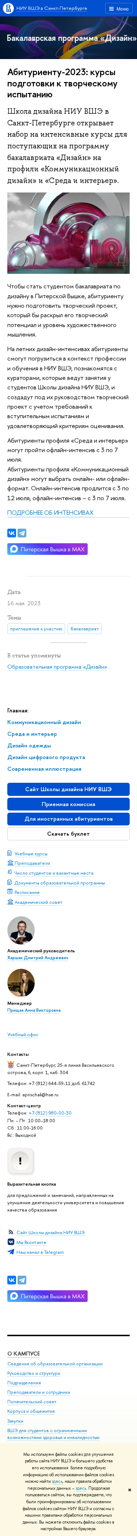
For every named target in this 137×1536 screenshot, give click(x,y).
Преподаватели (32, 863)
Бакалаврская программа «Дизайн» (72, 37)
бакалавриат (85, 628)
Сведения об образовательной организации (55, 1364)
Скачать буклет (68, 833)
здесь (57, 1481)
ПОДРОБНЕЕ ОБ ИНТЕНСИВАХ (50, 512)
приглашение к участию (36, 628)
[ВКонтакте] (11, 1280)
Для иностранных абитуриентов (68, 819)
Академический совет (38, 902)
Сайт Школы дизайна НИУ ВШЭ (68, 789)
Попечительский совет (31, 1402)
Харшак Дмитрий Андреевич (37, 958)
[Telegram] (22, 1280)
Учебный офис (22, 1034)
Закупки (15, 1421)
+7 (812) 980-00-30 (50, 1112)
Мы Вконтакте (31, 1242)
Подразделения (24, 1383)
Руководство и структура (33, 1373)
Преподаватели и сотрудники (38, 1392)
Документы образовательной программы (60, 882)
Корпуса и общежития (31, 1411)
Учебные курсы (31, 853)
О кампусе (23, 1353)
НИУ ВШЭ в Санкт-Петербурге (51, 8)
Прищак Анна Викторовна (34, 1010)
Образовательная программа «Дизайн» (57, 666)
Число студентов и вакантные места (54, 873)
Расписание (27, 892)
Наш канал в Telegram (40, 1252)
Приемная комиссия (68, 804)
